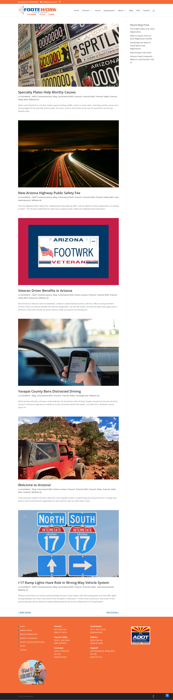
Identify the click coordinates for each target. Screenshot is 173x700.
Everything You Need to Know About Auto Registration (140, 45)
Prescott (78, 96)
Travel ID (27, 492)
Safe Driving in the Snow (140, 52)
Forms (97, 11)
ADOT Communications (42, 96)
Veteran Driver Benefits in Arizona (45, 290)
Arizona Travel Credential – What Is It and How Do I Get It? (142, 59)
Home (76, 11)
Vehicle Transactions (28, 638)
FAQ (138, 11)
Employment (109, 11)
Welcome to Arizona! (34, 485)
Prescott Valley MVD (104, 197)
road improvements (105, 587)
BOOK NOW (34, 2)
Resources (33, 298)
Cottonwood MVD (65, 96)
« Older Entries (24, 612)
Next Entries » (113, 612)
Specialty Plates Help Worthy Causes (47, 92)
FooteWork (25, 96)
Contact (146, 11)
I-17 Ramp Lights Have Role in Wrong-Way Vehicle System (63, 582)
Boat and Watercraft (28, 634)
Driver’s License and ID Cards (32, 642)
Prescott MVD (89, 96)
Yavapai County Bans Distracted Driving (49, 391)
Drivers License (81, 295)
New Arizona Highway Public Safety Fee (49, 193)
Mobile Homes (26, 630)
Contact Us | (25, 2)
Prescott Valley (102, 96)
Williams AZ (34, 99)
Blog (131, 11)
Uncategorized (82, 395)
